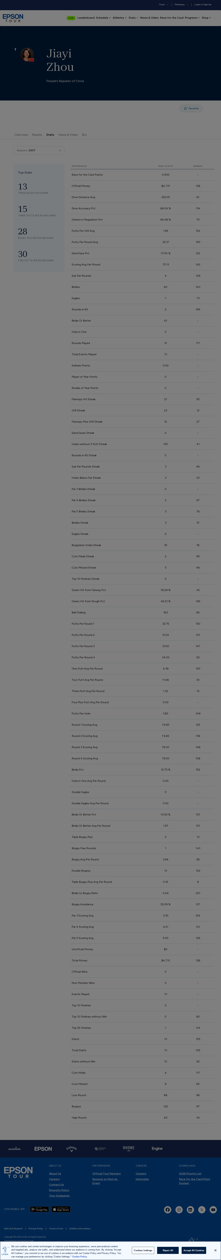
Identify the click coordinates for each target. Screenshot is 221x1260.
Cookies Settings (143, 1250)
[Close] (215, 1250)
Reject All (168, 1250)
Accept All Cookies (194, 1250)
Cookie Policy (79, 1256)
